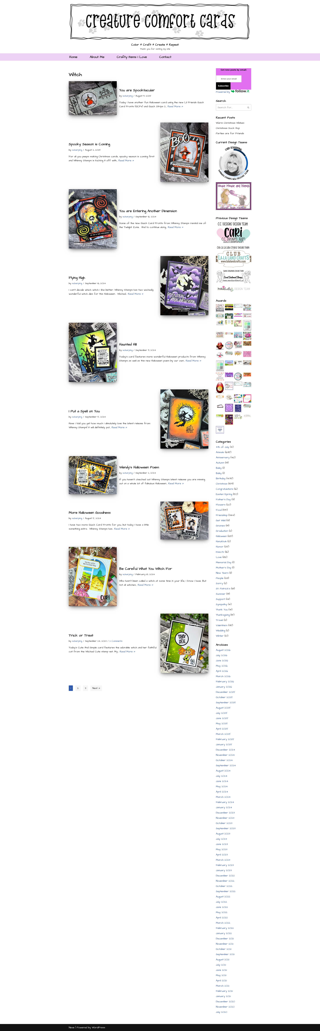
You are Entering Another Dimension (148, 211)
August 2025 (223, 708)
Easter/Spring (224, 494)
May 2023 (221, 849)
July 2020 (221, 1012)
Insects (220, 552)
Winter (220, 636)
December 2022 (225, 875)
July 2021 (221, 965)
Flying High (77, 277)
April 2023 (222, 854)
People (219, 578)
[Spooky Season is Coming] (184, 152)
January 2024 (224, 807)
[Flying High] (184, 285)
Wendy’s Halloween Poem (139, 467)
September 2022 (226, 891)
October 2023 (224, 823)
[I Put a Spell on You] (184, 419)
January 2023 (224, 870)
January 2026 (224, 687)
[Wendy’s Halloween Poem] (93, 475)
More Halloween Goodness (90, 512)
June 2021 (221, 970)
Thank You (222, 609)
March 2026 (223, 676)
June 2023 (222, 844)
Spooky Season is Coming (89, 144)
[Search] (248, 107)
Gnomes (220, 525)
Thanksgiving (223, 615)
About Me (97, 57)
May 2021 (221, 975)
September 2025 (226, 702)
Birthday (221, 478)
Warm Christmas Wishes (230, 123)
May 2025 (222, 723)
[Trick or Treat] (184, 643)
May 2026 (222, 666)
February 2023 (225, 865)
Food (219, 510)
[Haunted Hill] (93, 352)
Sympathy (221, 604)
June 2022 (222, 907)
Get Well (221, 520)
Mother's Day (223, 567)
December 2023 (225, 812)
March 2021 (222, 986)
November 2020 (225, 1007)
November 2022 (225, 881)
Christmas (221, 483)
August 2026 (223, 650)
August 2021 (222, 959)
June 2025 (222, 718)
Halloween (221, 536)
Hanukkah (221, 541)
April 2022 (222, 917)
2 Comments (116, 641)
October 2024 (224, 760)
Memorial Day (223, 562)
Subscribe (223, 86)
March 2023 (223, 860)
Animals (220, 452)
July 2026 (221, 655)
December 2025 (225, 692)
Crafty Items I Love (132, 57)
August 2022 (223, 896)
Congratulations (224, 489)
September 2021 (225, 954)
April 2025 (222, 729)
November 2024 (225, 755)
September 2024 (226, 765)
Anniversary (223, 457)
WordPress (98, 1027)
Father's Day (223, 499)
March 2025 (223, 734)
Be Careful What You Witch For (145, 568)
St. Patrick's (223, 588)
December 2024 (225, 749)
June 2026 (222, 660)
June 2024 (222, 781)
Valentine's (221, 625)
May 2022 (221, 912)
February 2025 (225, 739)
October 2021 (223, 949)
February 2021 (224, 991)
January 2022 (224, 933)
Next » (96, 688)
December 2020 (225, 1001)
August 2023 (223, 833)
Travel (219, 620)
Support (220, 599)
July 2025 (221, 713)
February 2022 (225, 928)
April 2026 (222, 671)
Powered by (223, 92)
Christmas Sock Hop (228, 128)
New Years (222, 573)
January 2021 (223, 996)
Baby (219, 468)
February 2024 (225, 802)
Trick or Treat (81, 635)
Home (73, 57)
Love (219, 557)
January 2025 (224, 744)
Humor (219, 546)
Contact (165, 57)
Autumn (220, 462)
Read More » (175, 106)
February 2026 (225, 681)
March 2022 (223, 923)
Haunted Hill (128, 344)
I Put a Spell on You (84, 411)
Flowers (220, 504)
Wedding (220, 630)
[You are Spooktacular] (93, 98)
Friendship (222, 515)
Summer (221, 594)
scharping (127, 95)
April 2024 (222, 791)
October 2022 (224, 886)
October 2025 (224, 697)
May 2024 (222, 786)
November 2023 (225, 818)
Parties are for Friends (230, 133)
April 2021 (221, 980)
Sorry (219, 583)
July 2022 (221, 902)
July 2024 (221, 776)
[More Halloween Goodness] (184, 520)
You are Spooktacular (137, 90)
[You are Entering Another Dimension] (93, 218)
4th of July (222, 447)
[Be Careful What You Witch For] (93, 576)
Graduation (222, 531)
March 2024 (223, 797)
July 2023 (221, 839)
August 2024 (223, 770)
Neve (71, 1027)
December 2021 (225, 938)
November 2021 (224, 944)
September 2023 (225, 828)
